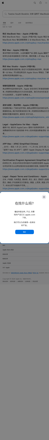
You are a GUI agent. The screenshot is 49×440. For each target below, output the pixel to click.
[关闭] (44, 197)
